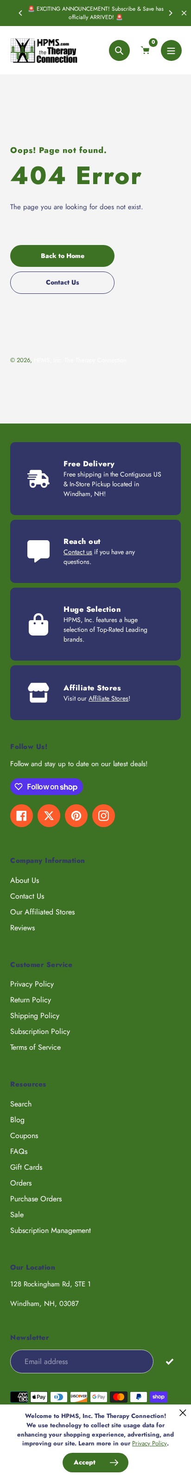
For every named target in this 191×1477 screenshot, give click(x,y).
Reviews (22, 927)
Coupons (24, 1135)
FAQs (18, 1151)
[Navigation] (171, 50)
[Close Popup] (183, 1412)
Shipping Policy (34, 1015)
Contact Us (27, 896)
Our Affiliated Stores (42, 912)
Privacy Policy (32, 984)
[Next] (170, 13)
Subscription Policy (40, 1031)
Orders (21, 1183)
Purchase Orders (36, 1198)
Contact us (78, 551)
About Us (24, 880)
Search (21, 1104)
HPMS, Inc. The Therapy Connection (80, 360)
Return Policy (30, 999)
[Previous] (20, 13)
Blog (17, 1119)
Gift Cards (26, 1167)
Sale (17, 1214)
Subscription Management (50, 1230)
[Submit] (169, 1361)
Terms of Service (35, 1047)
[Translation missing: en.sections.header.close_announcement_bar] (184, 13)
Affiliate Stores (108, 698)
